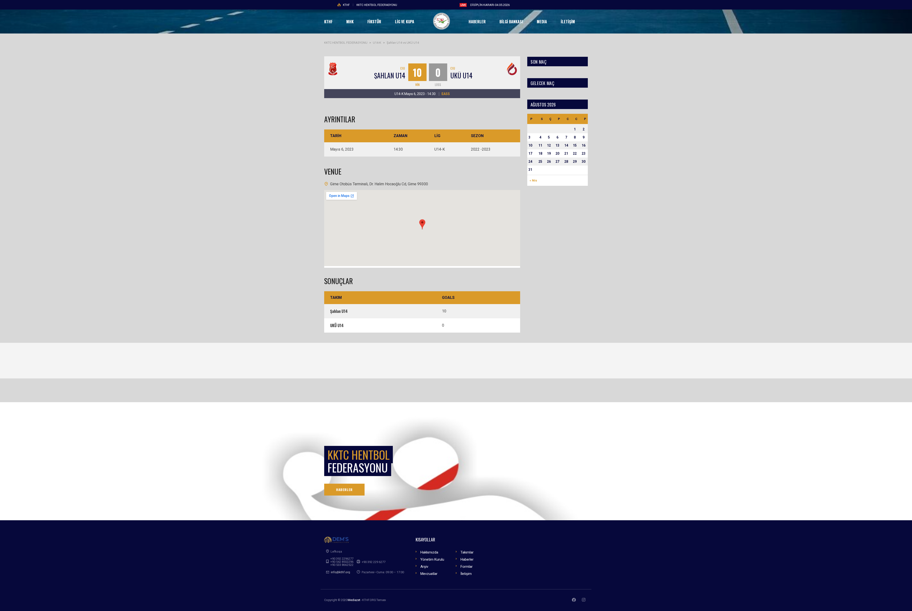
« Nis (533, 180)
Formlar (467, 566)
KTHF (346, 5)
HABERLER (344, 489)
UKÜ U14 (461, 75)
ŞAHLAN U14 (389, 75)
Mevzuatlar (428, 574)
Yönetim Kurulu (432, 559)
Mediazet (354, 600)
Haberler (467, 559)
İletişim (466, 574)
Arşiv (424, 566)
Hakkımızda (429, 552)
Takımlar (467, 552)
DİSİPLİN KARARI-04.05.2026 (490, 5)
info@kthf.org (340, 572)
